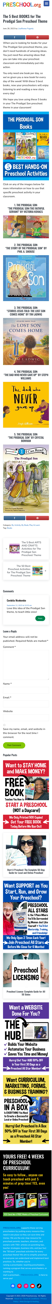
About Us (18, 1298)
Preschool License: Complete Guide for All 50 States (26, 993)
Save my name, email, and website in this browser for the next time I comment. (24, 733)
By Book (24, 525)
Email (7, 697)
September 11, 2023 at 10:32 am (19, 605)
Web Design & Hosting (29, 1301)
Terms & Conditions (31, 1298)
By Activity (16, 525)
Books (9, 528)
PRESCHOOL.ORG (29, 1274)
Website (8, 711)
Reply (40, 618)
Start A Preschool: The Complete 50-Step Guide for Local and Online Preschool (26, 871)
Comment (9, 647)
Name (7, 683)
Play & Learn (34, 525)
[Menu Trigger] (46, 3)
